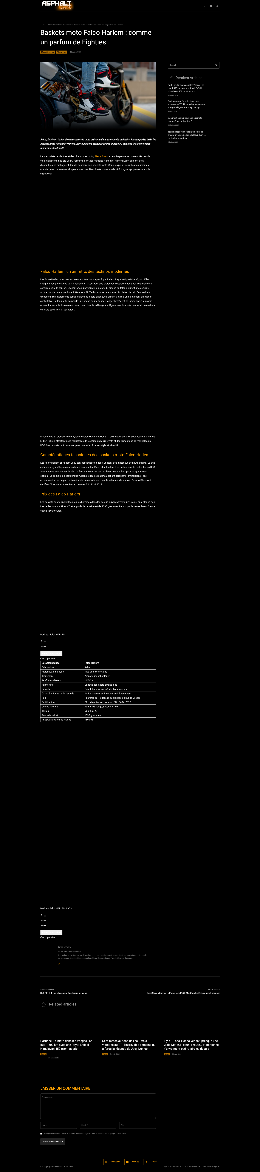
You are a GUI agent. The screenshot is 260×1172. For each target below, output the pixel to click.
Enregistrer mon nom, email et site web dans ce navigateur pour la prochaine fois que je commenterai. (85, 1133)
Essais (43, 1054)
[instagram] (59, 962)
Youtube (135, 1161)
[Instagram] (204, 5)
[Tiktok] (217, 5)
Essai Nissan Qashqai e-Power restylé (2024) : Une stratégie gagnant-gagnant (183, 993)
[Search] (216, 65)
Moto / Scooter (54, 24)
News (105, 1054)
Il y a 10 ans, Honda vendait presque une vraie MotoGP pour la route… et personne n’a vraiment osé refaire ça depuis (191, 1045)
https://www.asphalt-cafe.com (69, 951)
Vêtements (67, 24)
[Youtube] (210, 5)
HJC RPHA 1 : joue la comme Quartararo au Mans (63, 993)
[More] (141, 125)
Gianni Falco (101, 156)
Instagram (115, 1161)
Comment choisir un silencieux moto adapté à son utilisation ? (185, 119)
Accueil (43, 24)
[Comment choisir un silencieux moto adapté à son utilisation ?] (214, 121)
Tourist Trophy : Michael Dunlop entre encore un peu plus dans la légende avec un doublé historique (187, 135)
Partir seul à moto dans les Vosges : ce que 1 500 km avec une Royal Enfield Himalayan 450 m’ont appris (186, 88)
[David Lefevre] (47, 954)
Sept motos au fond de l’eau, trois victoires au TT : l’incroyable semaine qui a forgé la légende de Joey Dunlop (187, 104)
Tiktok (154, 1161)
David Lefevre (64, 947)
